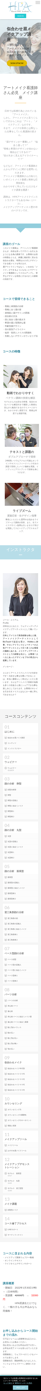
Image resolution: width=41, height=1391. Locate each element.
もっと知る (7, 1383)
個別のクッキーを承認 (23, 1383)
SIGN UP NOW (16, 63)
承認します (20, 1387)
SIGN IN (20, 16)
